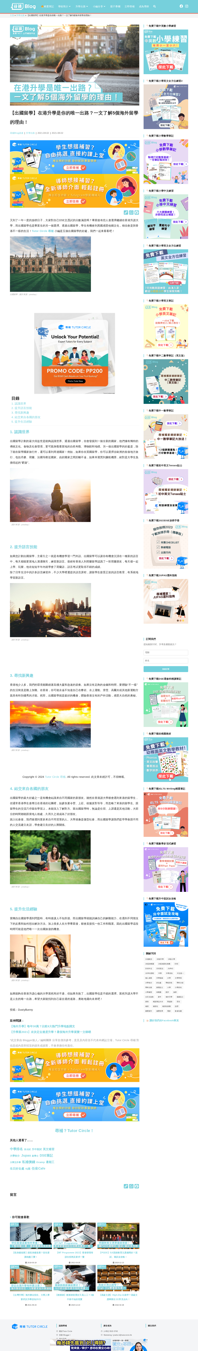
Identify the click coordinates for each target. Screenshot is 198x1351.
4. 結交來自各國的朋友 (26, 417)
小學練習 (148, 992)
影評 (167, 992)
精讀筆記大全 (158, 1002)
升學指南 (159, 978)
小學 (169, 987)
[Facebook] (136, 212)
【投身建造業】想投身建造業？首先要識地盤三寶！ (31, 1254)
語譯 (176, 1006)
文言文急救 (149, 997)
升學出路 (20, 15)
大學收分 (148, 983)
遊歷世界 (159, 1011)
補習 (147, 1006)
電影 (169, 1011)
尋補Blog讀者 (16, 133)
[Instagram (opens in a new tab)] (186, 6)
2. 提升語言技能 (21, 408)
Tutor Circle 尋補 (43, 231)
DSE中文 (148, 969)
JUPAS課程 (149, 973)
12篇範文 (148, 959)
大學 (169, 978)
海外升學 (169, 997)
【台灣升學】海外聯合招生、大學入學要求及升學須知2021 (31, 1297)
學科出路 (148, 987)
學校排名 (169, 983)
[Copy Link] (126, 212)
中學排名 (169, 973)
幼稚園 (158, 992)
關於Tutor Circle (65, 1331)
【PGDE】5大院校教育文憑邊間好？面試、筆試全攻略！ (118, 1254)
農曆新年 (148, 1011)
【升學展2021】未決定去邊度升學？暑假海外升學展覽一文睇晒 (50, 1031)
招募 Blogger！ (65, 1335)
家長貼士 (159, 987)
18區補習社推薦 (164, 964)
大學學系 (178, 978)
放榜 (175, 992)
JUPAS (170, 969)
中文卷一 (180, 973)
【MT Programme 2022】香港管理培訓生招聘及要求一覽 (74, 1254)
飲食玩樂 (178, 1011)
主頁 (12, 15)
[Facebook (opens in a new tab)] (181, 6)
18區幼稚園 (149, 964)
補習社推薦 (166, 1006)
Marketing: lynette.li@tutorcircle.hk (118, 1335)
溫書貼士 (180, 997)
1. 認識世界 (18, 403)
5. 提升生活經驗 (21, 421)
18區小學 (171, 959)
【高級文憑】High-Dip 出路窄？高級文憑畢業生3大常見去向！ (118, 1297)
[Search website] (154, 6)
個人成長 (148, 978)
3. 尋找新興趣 (20, 412)
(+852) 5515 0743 (111, 1331)
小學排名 (178, 987)
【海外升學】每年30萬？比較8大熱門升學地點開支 (42, 1026)
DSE (176, 964)
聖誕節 (169, 1002)
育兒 (178, 1002)
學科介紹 (180, 983)
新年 (159, 997)
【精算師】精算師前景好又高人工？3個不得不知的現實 (74, 1297)
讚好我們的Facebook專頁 (164, 1020)
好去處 (158, 983)
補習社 (155, 1006)
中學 (160, 973)
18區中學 (160, 959)
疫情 (147, 1002)
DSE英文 (160, 969)
